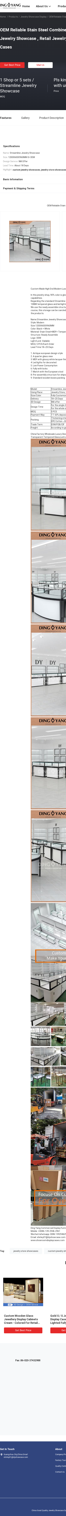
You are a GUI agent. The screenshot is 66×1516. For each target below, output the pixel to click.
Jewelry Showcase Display (33, 17)
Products (13, 17)
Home (3, 17)
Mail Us (40, 65)
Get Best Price (12, 65)
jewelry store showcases (26, 1251)
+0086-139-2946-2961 (49, 1231)
